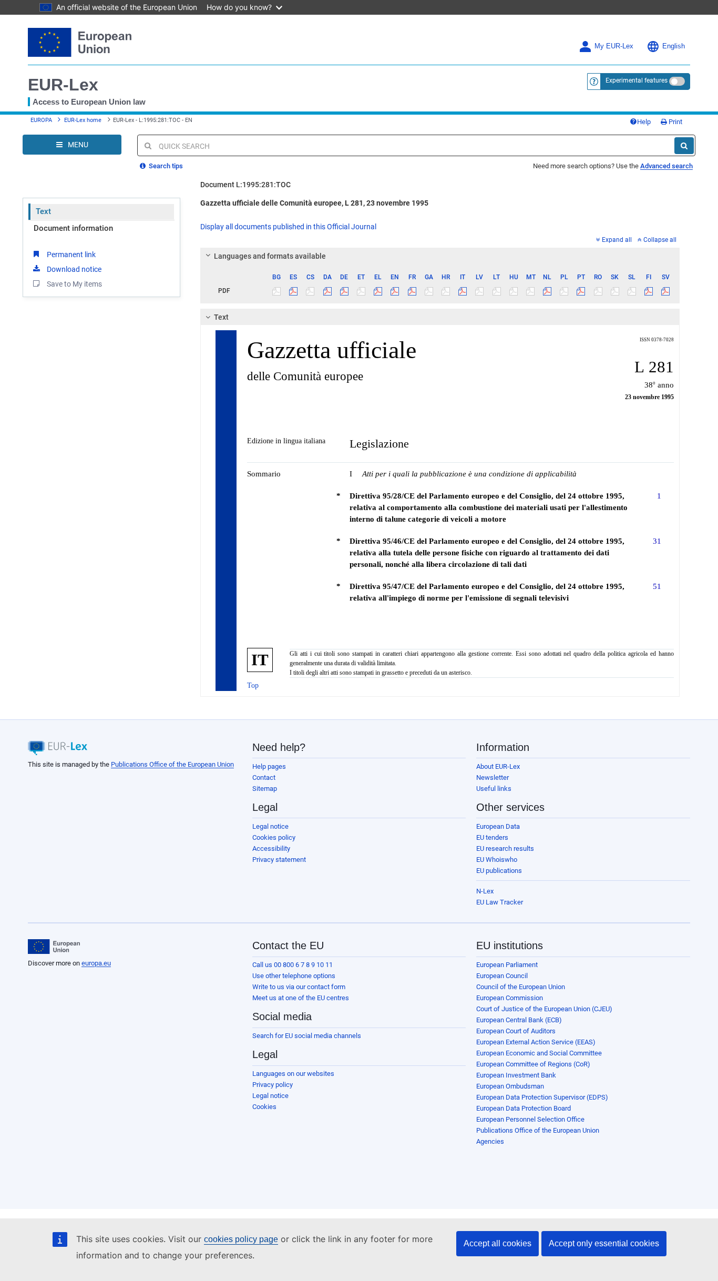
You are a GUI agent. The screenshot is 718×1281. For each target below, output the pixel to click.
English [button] (673, 46)
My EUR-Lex (613, 46)
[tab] (440, 256)
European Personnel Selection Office (530, 1119)
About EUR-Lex (498, 766)
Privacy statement (279, 859)
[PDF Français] (412, 291)
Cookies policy (273, 837)
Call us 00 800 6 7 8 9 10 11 (292, 965)
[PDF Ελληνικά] (378, 291)
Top (253, 685)
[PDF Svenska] (666, 291)
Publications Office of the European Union (172, 764)
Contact (263, 777)
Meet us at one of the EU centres (300, 998)
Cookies (264, 1107)
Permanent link (71, 254)
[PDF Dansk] (327, 291)
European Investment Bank (516, 1075)
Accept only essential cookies (604, 1243)
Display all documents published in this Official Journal (288, 226)
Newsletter (492, 777)
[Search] (684, 145)
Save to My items (74, 284)
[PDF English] (395, 291)
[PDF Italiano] (463, 291)
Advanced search (666, 166)
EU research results (505, 848)
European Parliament (507, 965)
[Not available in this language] (277, 291)
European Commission (509, 998)
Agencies (490, 1141)
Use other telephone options (293, 976)
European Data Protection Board (523, 1108)
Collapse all (659, 239)
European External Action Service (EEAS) (536, 1042)
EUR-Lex (63, 84)
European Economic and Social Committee (539, 1053)
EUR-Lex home (82, 120)
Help (644, 122)
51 (657, 586)
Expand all (617, 239)
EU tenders (492, 837)
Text (43, 211)
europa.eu (96, 963)
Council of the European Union (520, 987)
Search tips (165, 166)
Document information (73, 228)
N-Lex (485, 891)
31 (657, 540)
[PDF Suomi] (649, 291)
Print (674, 122)
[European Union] (54, 946)
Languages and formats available (270, 256)
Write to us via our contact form (298, 987)
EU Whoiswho (496, 859)
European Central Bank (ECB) (519, 1020)
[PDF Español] (293, 291)
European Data (498, 826)
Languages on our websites (293, 1073)
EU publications (499, 871)
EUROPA (41, 120)
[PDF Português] (581, 291)
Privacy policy (272, 1085)
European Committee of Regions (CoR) (533, 1064)
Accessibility (271, 848)
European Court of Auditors (516, 1031)
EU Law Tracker (499, 902)
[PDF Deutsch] (344, 291)
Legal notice (270, 826)
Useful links (493, 788)
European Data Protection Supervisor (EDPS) (542, 1097)
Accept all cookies (497, 1243)
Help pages (269, 766)
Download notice (74, 269)
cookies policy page (241, 1239)
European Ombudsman (510, 1086)
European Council (502, 976)
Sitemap (264, 788)
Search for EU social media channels (306, 1036)
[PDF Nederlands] (547, 291)
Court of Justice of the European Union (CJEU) (544, 1009)
